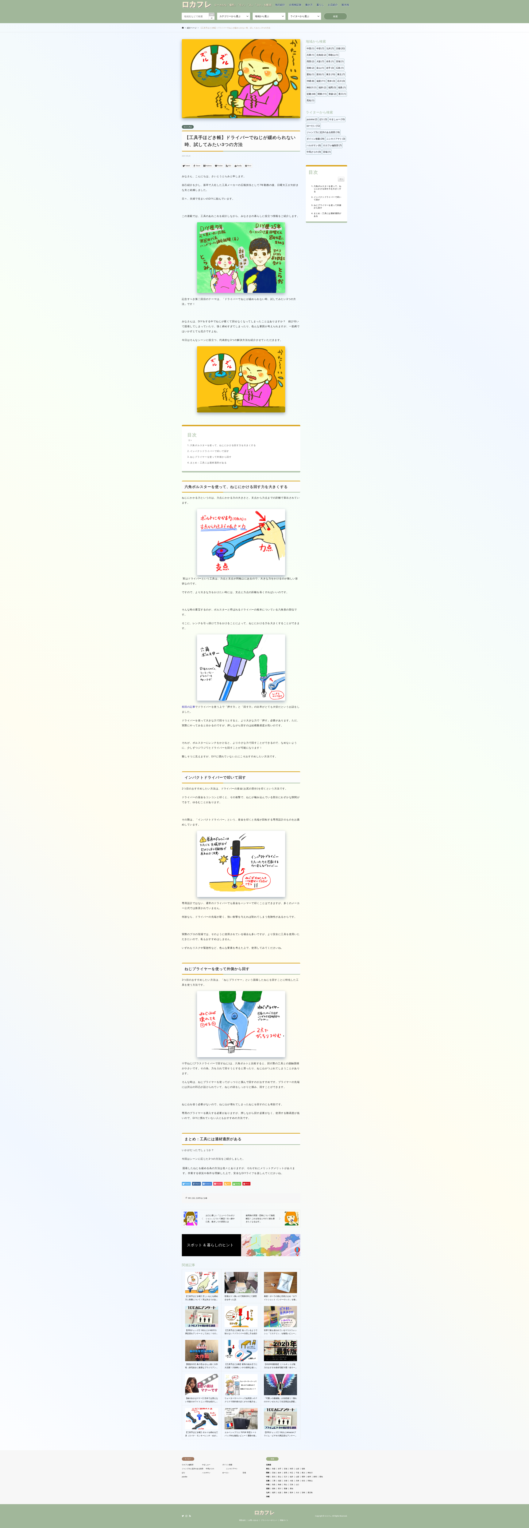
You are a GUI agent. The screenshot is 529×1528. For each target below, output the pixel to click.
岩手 (330, 67)
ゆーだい (313, 125)
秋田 (291, 1468)
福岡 (332, 87)
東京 (330, 74)
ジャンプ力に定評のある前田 (323, 132)
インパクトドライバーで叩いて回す (209, 451)
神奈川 (311, 87)
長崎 (285, 1492)
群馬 (285, 1472)
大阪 (320, 61)
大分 (297, 1492)
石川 (341, 80)
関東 (322, 93)
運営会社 (242, 1520)
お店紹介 (333, 4)
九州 (330, 48)
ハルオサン (314, 145)
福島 (342, 87)
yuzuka (312, 119)
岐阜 (309, 1476)
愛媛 (285, 1488)
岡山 (285, 1484)
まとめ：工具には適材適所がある (208, 462)
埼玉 (291, 1472)
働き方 (309, 4)
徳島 (273, 1488)
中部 (320, 48)
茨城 (273, 1472)
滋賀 (320, 80)
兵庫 (310, 54)
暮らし (320, 4)
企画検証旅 (295, 4)
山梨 (297, 1476)
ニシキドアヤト (335, 138)
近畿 (311, 93)
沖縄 (310, 80)
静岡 (315, 1476)
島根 (279, 1484)
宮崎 (310, 67)
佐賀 (279, 1492)
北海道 (321, 54)
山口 (297, 1484)
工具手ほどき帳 (201, 1198)
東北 (341, 74)
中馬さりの (314, 151)
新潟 (320, 74)
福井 (322, 87)
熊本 (331, 80)
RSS (190, 1516)
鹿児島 (310, 1492)
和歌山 (333, 54)
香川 (342, 93)
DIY (189, 1198)
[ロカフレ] (264, 1514)
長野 (303, 1476)
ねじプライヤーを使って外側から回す (211, 456)
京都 (340, 48)
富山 (320, 67)
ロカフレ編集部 (332, 145)
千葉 (297, 1472)
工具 (193, 1198)
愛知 (310, 74)
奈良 (330, 61)
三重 (273, 1480)
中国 (310, 48)
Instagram (186, 1516)
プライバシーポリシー (269, 1520)
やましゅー (337, 119)
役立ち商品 (188, 127)
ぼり (323, 119)
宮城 (340, 61)
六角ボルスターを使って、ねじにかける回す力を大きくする (223, 445)
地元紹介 (280, 4)
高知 (310, 100)
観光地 (345, 4)
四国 (310, 61)
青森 (332, 93)
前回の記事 (188, 706)
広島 (340, 67)
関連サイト (284, 1520)
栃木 (279, 1472)
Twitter (183, 1516)
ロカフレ (328, 1516)
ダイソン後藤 (315, 138)
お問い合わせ (253, 1520)
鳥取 (273, 1484)
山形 (297, 1468)
